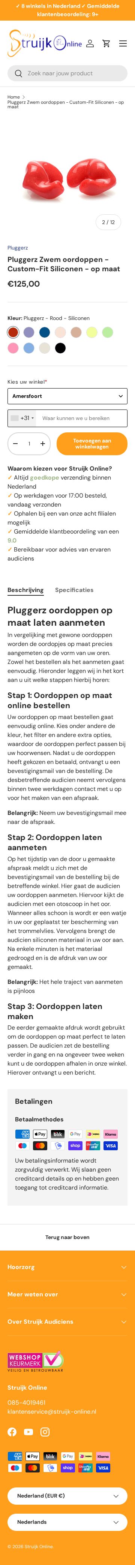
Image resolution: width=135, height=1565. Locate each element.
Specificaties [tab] (74, 590)
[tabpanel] (68, 840)
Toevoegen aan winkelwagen (92, 443)
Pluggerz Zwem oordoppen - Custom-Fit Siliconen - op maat (66, 104)
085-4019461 (26, 1403)
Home (14, 97)
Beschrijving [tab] (26, 590)
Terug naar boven (67, 1237)
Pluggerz (18, 247)
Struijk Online (39, 1547)
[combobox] (68, 73)
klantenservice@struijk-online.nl (52, 1412)
